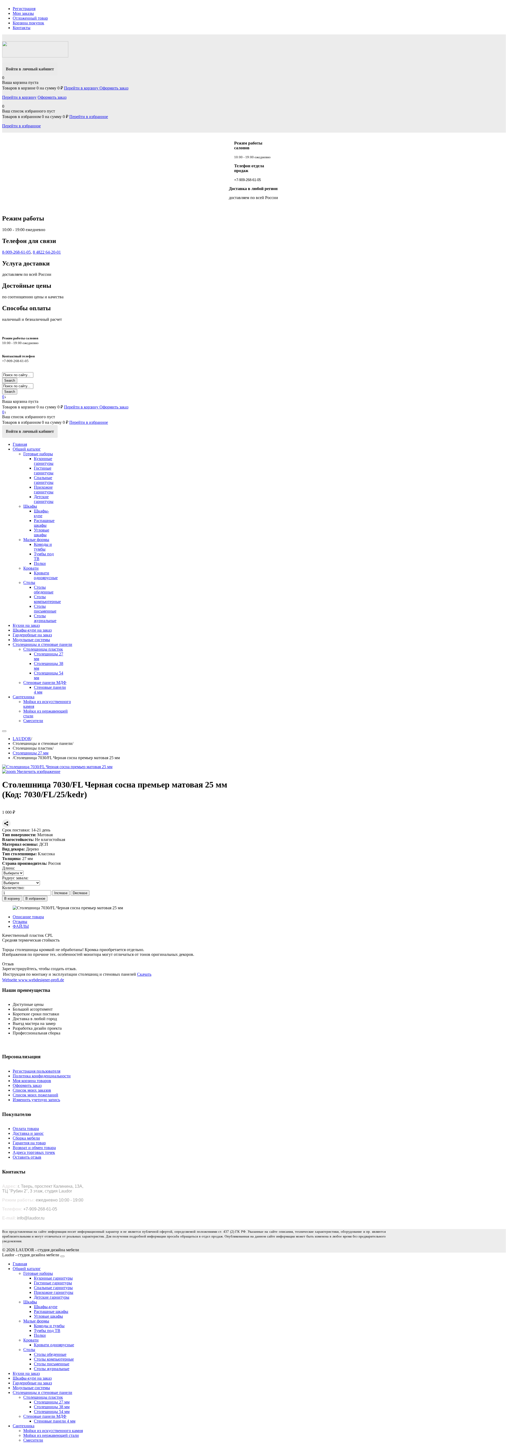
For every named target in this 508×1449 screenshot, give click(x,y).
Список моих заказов (32, 1090)
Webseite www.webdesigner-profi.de (33, 980)
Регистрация (24, 8)
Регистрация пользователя (36, 1071)
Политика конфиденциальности (42, 1076)
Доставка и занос (28, 1133)
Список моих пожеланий (35, 1095)
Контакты (21, 27)
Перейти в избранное (88, 116)
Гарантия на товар (29, 1143)
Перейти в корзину (81, 88)
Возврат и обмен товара (34, 1147)
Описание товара (28, 917)
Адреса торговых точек (34, 1152)
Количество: (13, 887)
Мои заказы (23, 13)
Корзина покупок (28, 23)
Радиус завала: (15, 878)
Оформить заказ (113, 88)
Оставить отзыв (27, 1157)
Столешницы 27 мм (30, 753)
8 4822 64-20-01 (47, 252)
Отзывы (20, 921)
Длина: (8, 868)
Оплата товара (26, 1128)
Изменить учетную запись (36, 1099)
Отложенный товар (30, 18)
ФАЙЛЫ (21, 926)
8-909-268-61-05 (16, 252)
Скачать (144, 974)
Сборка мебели (26, 1138)
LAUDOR (22, 738)
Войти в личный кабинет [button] (30, 69)
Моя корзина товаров (32, 1080)
